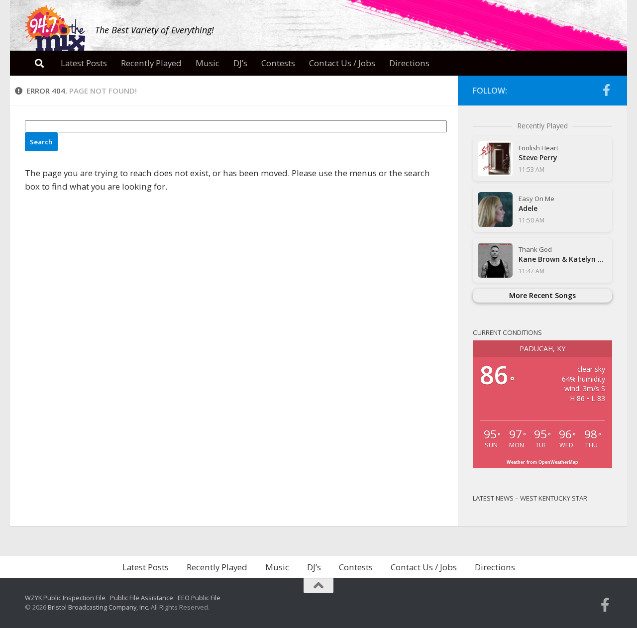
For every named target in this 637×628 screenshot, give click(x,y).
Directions (409, 63)
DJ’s (240, 63)
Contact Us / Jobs (342, 63)
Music (207, 63)
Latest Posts (84, 63)
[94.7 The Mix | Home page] (55, 28)
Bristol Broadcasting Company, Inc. (98, 607)
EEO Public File (199, 597)
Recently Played (151, 63)
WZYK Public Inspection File (65, 597)
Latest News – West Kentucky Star (530, 498)
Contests (278, 63)
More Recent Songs (542, 295)
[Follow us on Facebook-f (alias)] (606, 90)
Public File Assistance (141, 597)
